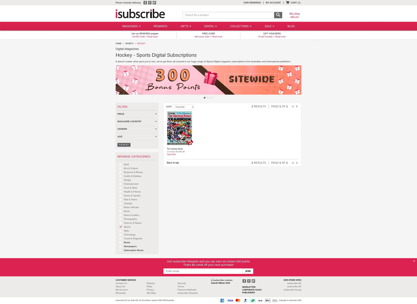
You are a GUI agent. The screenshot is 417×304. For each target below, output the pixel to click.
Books (126, 242)
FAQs (149, 286)
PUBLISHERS (248, 292)
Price (120, 114)
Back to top (173, 162)
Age (119, 136)
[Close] (414, 261)
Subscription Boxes (133, 250)
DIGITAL (209, 26)
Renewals (121, 293)
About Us (120, 286)
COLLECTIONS (239, 26)
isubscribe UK (294, 286)
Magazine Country (129, 121)
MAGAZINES (130, 26)
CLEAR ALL (124, 145)
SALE (268, 26)
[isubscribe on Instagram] (150, 2)
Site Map (151, 293)
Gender (122, 129)
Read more (152, 36)
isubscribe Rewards (188, 293)
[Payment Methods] (248, 300)
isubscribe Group (292, 289)
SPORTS (129, 43)
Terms (181, 286)
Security (182, 283)
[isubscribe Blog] (154, 2)
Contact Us (121, 283)
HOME (119, 43)
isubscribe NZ (294, 283)
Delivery (151, 283)
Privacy (150, 289)
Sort (169, 107)
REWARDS (160, 26)
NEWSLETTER (249, 287)
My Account (122, 289)
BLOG (291, 26)
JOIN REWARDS (252, 2)
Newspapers (130, 246)
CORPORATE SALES (252, 290)
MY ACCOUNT (273, 2)
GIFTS (185, 26)
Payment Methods (187, 289)
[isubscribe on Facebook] (145, 2)
